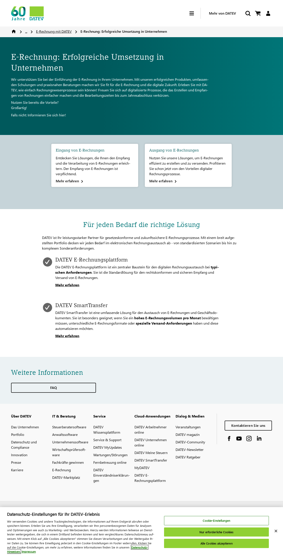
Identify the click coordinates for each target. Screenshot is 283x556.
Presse (16, 462)
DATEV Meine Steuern (151, 452)
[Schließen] (276, 531)
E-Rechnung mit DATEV (54, 31)
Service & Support (107, 439)
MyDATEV (141, 467)
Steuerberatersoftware (69, 427)
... (26, 31)
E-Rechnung (61, 470)
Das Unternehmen (25, 427)
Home (13, 31)
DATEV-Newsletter (190, 449)
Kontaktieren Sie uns (248, 425)
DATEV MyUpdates (107, 447)
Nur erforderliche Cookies (216, 532)
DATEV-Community (190, 442)
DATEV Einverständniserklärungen (111, 475)
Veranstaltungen (188, 427)
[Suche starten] (248, 13)
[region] (141, 531)
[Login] (268, 13)
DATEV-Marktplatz (66, 477)
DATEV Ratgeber (188, 457)
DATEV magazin (188, 434)
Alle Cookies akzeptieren (217, 543)
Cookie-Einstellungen (216, 521)
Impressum (29, 551)
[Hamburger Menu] (195, 13)
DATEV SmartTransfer (150, 460)
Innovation (19, 454)
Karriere (17, 470)
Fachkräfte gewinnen (68, 462)
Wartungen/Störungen (110, 454)
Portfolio (17, 434)
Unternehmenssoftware (70, 442)
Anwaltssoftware (65, 434)
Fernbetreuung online (109, 462)
